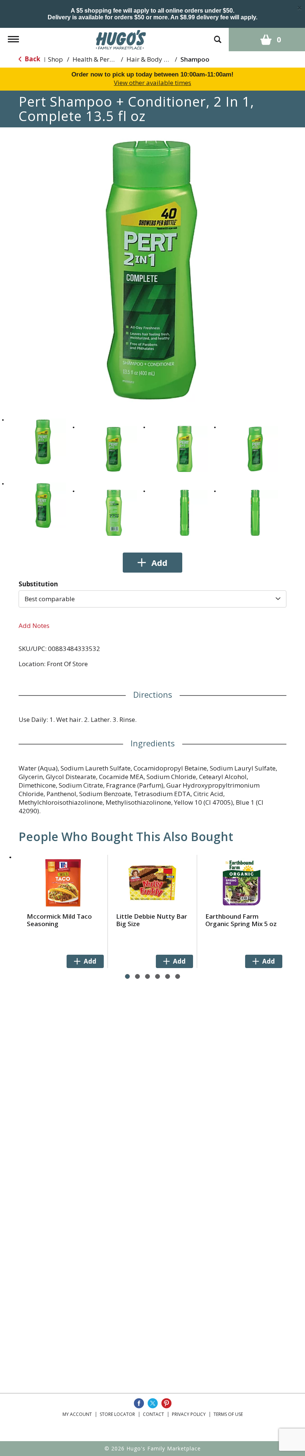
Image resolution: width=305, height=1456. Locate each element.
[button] (43, 441)
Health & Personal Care (106, 59)
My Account (77, 1414)
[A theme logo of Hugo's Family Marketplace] (121, 39)
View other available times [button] (152, 82)
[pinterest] (166, 1403)
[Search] (217, 36)
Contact (153, 1414)
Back (31, 59)
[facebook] (139, 1403)
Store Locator (117, 1414)
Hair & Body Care (151, 59)
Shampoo (194, 59)
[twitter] (153, 1403)
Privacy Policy (189, 1414)
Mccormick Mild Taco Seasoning (59, 920)
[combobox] (152, 599)
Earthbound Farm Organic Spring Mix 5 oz (241, 920)
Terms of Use (228, 1414)
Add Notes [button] (34, 625)
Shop (55, 59)
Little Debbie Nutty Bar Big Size (151, 920)
